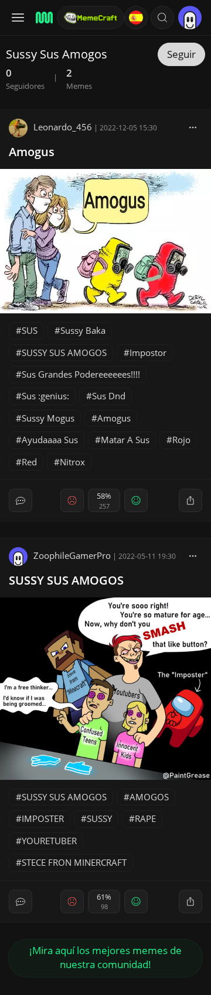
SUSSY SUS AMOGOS (64, 352)
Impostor (148, 352)
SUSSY (99, 818)
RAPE (145, 818)
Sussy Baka (83, 330)
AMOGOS (149, 797)
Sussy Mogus (48, 418)
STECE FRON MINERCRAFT (74, 862)
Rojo (181, 439)
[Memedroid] (42, 17)
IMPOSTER (43, 818)
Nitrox (72, 462)
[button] (162, 17)
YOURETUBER (49, 841)
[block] (192, 127)
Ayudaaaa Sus (50, 439)
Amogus (32, 152)
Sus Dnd (108, 396)
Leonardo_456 (62, 127)
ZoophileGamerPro (72, 555)
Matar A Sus (125, 439)
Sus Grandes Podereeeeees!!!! (81, 374)
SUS (30, 330)
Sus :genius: (45, 396)
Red (29, 462)
